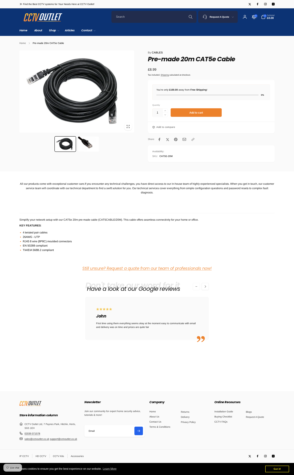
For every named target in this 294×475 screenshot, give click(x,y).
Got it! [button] (277, 469)
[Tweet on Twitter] (167, 139)
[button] (53, 30)
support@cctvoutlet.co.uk (63, 439)
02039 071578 (32, 433)
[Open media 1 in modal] (76, 91)
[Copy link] (193, 139)
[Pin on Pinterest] (175, 139)
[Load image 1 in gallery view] (65, 144)
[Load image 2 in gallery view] (88, 144)
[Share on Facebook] (159, 139)
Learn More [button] (110, 468)
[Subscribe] (138, 431)
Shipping (165, 75)
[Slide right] (205, 286)
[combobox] (154, 17)
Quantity (156, 105)
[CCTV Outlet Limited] (30, 405)
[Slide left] (196, 286)
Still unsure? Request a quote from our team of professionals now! (147, 268)
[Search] (190, 16)
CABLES (155, 52)
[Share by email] (184, 139)
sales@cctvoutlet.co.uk (36, 439)
